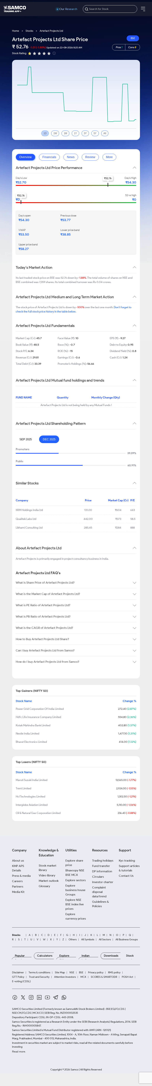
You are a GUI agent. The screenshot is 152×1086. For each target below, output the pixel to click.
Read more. (19, 1051)
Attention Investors (65, 977)
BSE (133, 38)
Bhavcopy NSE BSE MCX (74, 873)
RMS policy (114, 972)
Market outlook (49, 881)
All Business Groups (126, 939)
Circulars (98, 876)
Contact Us (126, 876)
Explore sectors (75, 880)
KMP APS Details (18, 868)
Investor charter (102, 882)
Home (15, 30)
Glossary (44, 886)
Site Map (60, 972)
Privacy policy (95, 972)
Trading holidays (102, 860)
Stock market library (47, 868)
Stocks (29, 30)
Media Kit (18, 892)
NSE (72, 972)
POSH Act (127, 977)
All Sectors (105, 939)
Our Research (68, 9)
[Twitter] (23, 998)
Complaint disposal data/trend (99, 892)
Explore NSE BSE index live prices (74, 904)
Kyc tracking (127, 860)
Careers (17, 881)
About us (18, 860)
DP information (102, 871)
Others (73, 939)
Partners (17, 886)
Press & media (21, 876)
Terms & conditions (39, 972)
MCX (83, 977)
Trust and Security (39, 977)
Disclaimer (18, 972)
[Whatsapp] (64, 998)
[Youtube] (47, 998)
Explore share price (74, 863)
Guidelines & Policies (100, 904)
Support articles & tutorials (129, 868)
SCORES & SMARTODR (104, 977)
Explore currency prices (75, 916)
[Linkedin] (39, 998)
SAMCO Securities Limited (27, 1009)
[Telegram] (56, 997)
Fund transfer (101, 866)
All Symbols (87, 939)
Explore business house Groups (75, 890)
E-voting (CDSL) (21, 981)
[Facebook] (15, 998)
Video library (47, 875)
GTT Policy (18, 977)
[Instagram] (31, 998)
